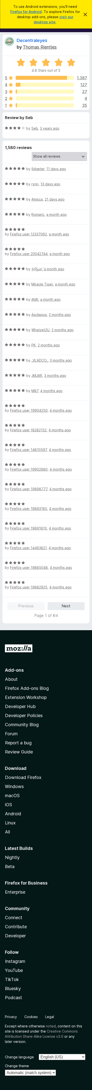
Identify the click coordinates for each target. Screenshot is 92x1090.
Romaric (37, 214)
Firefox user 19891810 (28, 528)
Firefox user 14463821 (28, 548)
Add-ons (14, 670)
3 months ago (61, 360)
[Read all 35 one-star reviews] (45, 105)
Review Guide (19, 751)
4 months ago (51, 391)
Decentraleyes (32, 40)
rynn (35, 184)
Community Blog (22, 724)
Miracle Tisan (42, 284)
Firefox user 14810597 (28, 450)
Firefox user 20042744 (29, 254)
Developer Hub (20, 706)
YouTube (14, 970)
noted (51, 1026)
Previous (26, 605)
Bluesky (13, 988)
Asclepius (39, 315)
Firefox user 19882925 (28, 587)
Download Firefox (23, 777)
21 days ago (55, 199)
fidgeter (37, 169)
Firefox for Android (26, 12)
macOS (12, 795)
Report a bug (18, 742)
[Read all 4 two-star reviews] (45, 98)
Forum (11, 733)
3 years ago (49, 128)
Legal (49, 1017)
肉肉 (34, 299)
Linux (10, 822)
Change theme (17, 1066)
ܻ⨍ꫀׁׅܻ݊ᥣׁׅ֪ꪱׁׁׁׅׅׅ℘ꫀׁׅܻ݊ (36, 269)
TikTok (12, 979)
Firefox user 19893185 (28, 508)
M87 (34, 391)
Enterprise (15, 892)
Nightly (12, 857)
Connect (13, 917)
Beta (9, 866)
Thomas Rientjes (40, 47)
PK (33, 345)
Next (66, 605)
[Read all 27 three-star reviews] (45, 92)
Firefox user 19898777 (28, 489)
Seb (34, 128)
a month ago (56, 214)
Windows (14, 786)
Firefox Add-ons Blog (27, 688)
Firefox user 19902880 (29, 469)
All (7, 831)
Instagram (15, 961)
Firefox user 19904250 (29, 410)
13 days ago (50, 184)
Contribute (16, 926)
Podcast (13, 997)
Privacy (11, 1017)
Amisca (37, 199)
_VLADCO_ (39, 360)
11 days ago (56, 169)
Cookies (31, 1017)
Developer (15, 935)
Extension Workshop (26, 697)
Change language (19, 1057)
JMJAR (36, 375)
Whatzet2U (40, 330)
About (11, 679)
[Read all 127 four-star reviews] (45, 85)
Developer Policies (24, 715)
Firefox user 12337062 (28, 234)
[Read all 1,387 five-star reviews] (45, 78)
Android (13, 813)
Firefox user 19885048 (29, 567)
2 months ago (60, 315)
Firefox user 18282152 (28, 430)
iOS (8, 804)
